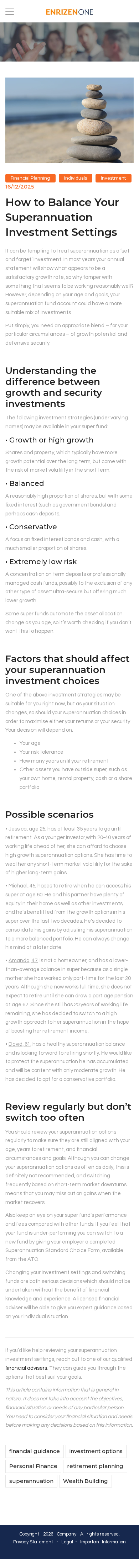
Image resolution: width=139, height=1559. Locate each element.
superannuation (31, 1481)
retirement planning (95, 1466)
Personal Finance (33, 1466)
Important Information (103, 1541)
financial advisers (26, 1368)
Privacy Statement (33, 1541)
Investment (113, 178)
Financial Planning (30, 178)
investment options (96, 1451)
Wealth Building (85, 1481)
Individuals (75, 178)
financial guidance (34, 1451)
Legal (67, 1541)
